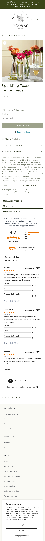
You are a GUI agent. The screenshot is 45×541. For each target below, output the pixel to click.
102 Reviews (15, 241)
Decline (21, 530)
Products (7, 424)
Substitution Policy (11, 491)
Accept (21, 525)
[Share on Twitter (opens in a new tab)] (15, 301)
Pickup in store (19, 110)
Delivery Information (12, 476)
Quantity (5, 100)
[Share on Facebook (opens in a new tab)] (11, 301)
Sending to (9, 114)
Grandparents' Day (11, 414)
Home (4, 35)
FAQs (6, 461)
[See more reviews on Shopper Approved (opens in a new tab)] (18, 301)
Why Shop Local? (11, 471)
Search (7, 443)
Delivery (7, 110)
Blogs (6, 448)
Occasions (8, 419)
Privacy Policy (20, 519)
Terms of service (10, 496)
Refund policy (9, 486)
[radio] (32, 232)
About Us (7, 429)
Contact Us (8, 466)
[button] (32, 20)
